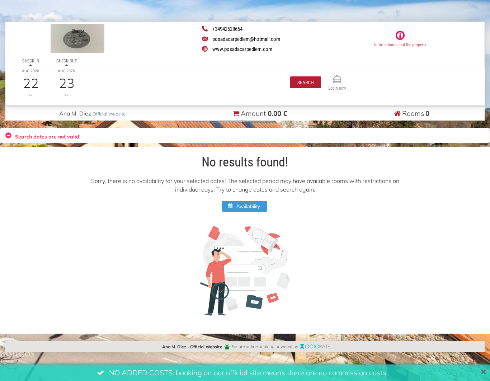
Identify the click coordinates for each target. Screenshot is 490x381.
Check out (66, 60)
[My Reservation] (337, 76)
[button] (305, 82)
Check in (30, 60)
